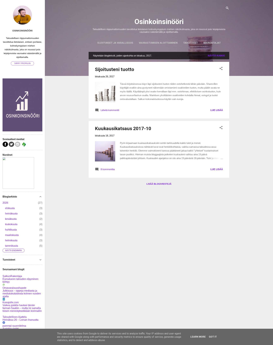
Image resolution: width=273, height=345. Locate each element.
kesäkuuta (11, 219)
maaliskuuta (12, 235)
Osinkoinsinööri (159, 21)
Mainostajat (212, 42)
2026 (5, 202)
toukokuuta (11, 224)
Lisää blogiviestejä (158, 184)
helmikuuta (11, 240)
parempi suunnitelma (14, 325)
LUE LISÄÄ (216, 110)
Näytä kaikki (216, 55)
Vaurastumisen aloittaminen (158, 42)
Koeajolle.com (11, 302)
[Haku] (227, 8)
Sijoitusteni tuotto (114, 69)
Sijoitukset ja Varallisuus (115, 42)
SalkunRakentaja (12, 276)
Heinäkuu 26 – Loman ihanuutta (20, 319)
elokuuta (10, 208)
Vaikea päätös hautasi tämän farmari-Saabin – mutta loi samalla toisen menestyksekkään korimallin (22, 308)
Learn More (198, 336)
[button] (221, 69)
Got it (213, 336)
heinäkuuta (11, 213)
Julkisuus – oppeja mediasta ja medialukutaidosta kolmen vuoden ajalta (22, 293)
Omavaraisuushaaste (14, 287)
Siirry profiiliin (22, 63)
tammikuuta (11, 245)
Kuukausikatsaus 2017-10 (123, 128)
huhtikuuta (11, 229)
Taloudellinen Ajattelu (15, 317)
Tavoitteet (190, 42)
